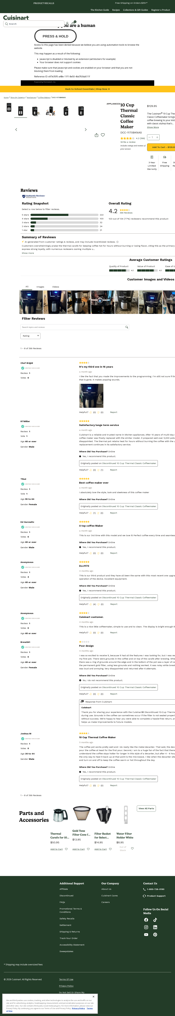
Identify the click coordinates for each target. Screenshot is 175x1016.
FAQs (62, 902)
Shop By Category (18, 97)
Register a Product (160, 10)
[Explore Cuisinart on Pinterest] (155, 934)
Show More (153, 127)
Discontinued (66, 895)
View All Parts (146, 808)
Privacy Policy (66, 986)
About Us (106, 889)
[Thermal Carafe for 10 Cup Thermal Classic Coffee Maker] (59, 814)
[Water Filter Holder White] (125, 814)
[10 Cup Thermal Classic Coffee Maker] (9, 107)
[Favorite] (103, 135)
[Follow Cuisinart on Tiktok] (155, 919)
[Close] (94, 997)
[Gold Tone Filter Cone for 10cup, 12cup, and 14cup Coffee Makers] (81, 813)
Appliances (31, 97)
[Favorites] (66, 849)
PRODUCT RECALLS (43, 3)
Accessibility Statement (72, 944)
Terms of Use (66, 979)
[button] (20, 110)
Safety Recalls (67, 918)
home (6, 97)
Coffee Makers (44, 97)
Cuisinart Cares (109, 895)
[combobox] (33, 23)
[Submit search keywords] (6, 23)
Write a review (127, 142)
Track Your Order (69, 938)
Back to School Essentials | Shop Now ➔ (87, 89)
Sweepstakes (66, 951)
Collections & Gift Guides (135, 10)
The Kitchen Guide (100, 10)
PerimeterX (48, 82)
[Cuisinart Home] (16, 17)
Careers (105, 902)
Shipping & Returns (70, 931)
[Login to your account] (67, 23)
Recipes (116, 10)
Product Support (156, 896)
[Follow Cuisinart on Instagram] (146, 927)
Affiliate (64, 889)
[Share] (96, 134)
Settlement (65, 925)
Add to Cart (56, 849)
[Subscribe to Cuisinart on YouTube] (146, 934)
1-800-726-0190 (155, 889)
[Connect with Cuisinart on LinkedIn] (155, 927)
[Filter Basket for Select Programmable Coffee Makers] (103, 814)
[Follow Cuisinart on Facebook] (146, 919)
